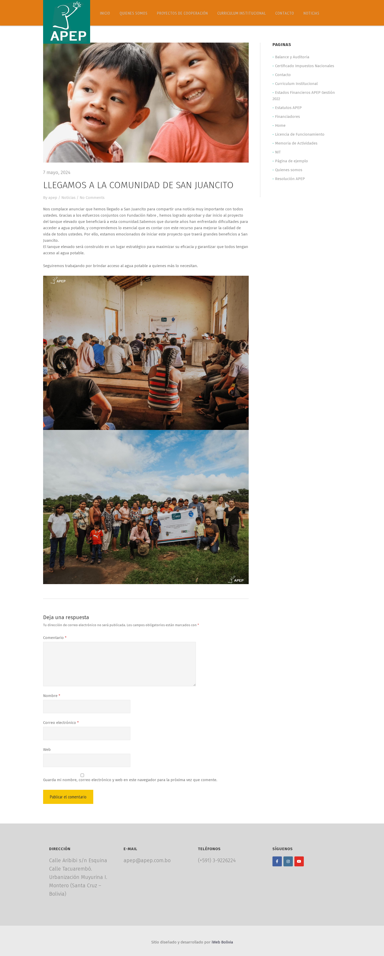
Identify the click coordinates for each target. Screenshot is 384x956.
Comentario (55, 638)
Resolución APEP (290, 179)
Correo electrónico (61, 723)
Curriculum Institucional (241, 13)
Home (280, 126)
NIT (278, 152)
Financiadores (287, 117)
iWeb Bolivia (222, 942)
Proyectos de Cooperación (182, 13)
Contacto (284, 13)
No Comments (92, 198)
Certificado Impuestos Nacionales (304, 66)
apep (52, 198)
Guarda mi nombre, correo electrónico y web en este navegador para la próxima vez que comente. (130, 780)
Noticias (311, 13)
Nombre (51, 696)
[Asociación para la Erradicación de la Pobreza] (66, 21)
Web (47, 750)
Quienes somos (134, 13)
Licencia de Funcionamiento (299, 134)
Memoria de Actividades (296, 143)
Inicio (105, 13)
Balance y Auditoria (292, 57)
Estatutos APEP (288, 108)
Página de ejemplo (291, 161)
